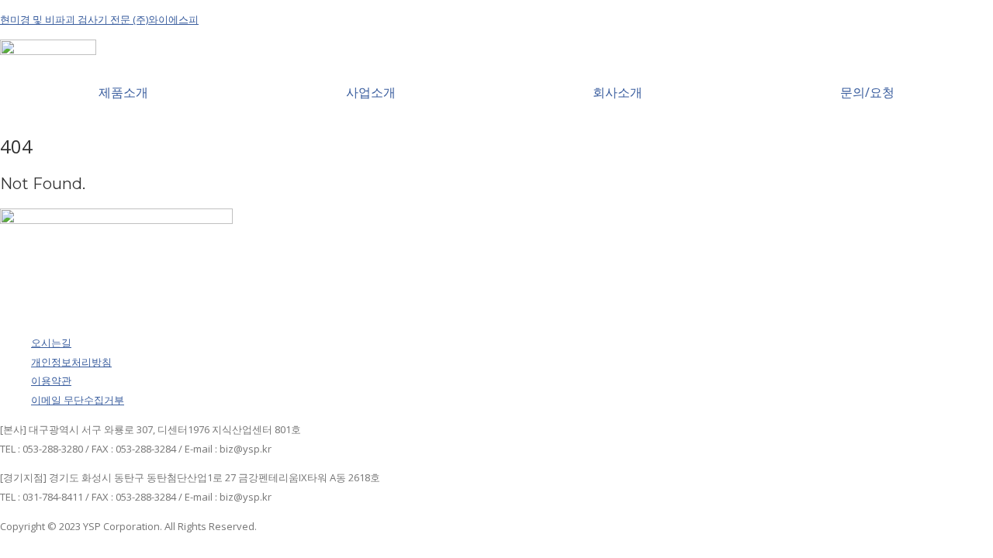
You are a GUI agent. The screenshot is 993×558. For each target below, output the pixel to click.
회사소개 (617, 92)
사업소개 (371, 92)
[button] (123, 92)
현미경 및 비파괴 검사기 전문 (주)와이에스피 (99, 19)
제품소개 (123, 92)
